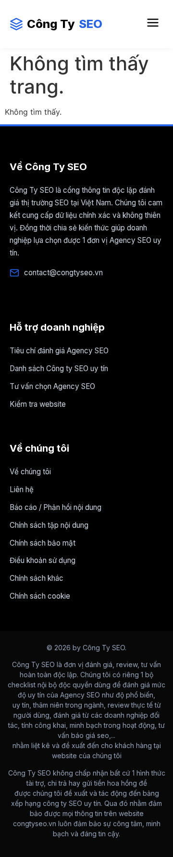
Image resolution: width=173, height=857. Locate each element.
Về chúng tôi (30, 471)
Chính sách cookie (40, 596)
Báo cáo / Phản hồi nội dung (55, 507)
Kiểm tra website (38, 404)
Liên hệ (22, 489)
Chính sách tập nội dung (49, 525)
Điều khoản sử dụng (42, 560)
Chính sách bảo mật (42, 543)
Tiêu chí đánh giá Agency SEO (59, 350)
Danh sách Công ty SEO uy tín (59, 368)
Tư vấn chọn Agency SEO (52, 386)
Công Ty (64, 24)
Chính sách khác (36, 578)
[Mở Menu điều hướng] (152, 24)
